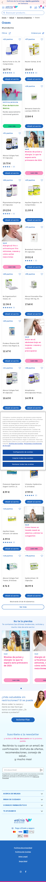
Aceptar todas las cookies (23, 458)
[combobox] (23, 13)
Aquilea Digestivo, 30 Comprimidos (33, 204)
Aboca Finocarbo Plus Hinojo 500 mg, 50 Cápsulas (33, 298)
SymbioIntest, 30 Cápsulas (31, 579)
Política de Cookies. (16, 443)
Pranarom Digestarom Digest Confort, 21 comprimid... (11, 485)
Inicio (4, 18)
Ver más (23, 607)
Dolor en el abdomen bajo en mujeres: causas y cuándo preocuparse (33, 345)
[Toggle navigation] (3, 7)
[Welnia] (12, 7)
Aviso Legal (23, 856)
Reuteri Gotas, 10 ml (33, 62)
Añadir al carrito (12, 79)
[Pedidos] (35, 7)
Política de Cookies (23, 852)
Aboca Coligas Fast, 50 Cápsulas (11, 157)
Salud (11, 18)
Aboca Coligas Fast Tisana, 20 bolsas (11, 579)
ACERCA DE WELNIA (11, 794)
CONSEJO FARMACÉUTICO (15, 805)
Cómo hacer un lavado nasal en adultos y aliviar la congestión (34, 531)
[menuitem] (43, 7)
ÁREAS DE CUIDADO (12, 799)
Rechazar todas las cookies (23, 464)
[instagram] (20, 872)
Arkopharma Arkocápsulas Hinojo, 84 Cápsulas (33, 391)
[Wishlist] (19, 39)
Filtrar (5, 33)
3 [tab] (26, 689)
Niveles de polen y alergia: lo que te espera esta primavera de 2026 (33, 156)
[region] (23, 441)
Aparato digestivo (24, 18)
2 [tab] (24, 689)
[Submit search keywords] (4, 12)
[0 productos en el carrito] (39, 7)
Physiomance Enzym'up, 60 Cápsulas (12, 204)
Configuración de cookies (23, 452)
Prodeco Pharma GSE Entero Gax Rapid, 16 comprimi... (11, 344)
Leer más (11, 126)
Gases (37, 18)
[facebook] (25, 872)
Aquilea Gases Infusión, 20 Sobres (10, 532)
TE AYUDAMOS (9, 811)
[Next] (42, 2)
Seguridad (23, 861)
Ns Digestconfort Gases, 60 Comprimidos (9, 298)
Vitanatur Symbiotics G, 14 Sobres (33, 485)
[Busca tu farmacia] (31, 7)
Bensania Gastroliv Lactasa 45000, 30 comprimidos (32, 110)
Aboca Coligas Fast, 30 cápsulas (11, 391)
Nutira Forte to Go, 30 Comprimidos (11, 63)
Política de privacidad (23, 848)
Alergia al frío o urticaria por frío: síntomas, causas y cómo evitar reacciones (11, 251)
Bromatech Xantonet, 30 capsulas (33, 251)
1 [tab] (22, 689)
